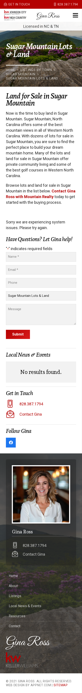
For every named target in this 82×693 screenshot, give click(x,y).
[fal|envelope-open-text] (12, 414)
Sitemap (61, 685)
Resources (17, 616)
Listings (15, 596)
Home (13, 576)
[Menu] (75, 15)
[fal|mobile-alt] (12, 404)
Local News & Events (25, 606)
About (13, 586)
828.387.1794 (31, 404)
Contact (14, 626)
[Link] (15, 12)
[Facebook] (11, 443)
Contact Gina (30, 414)
